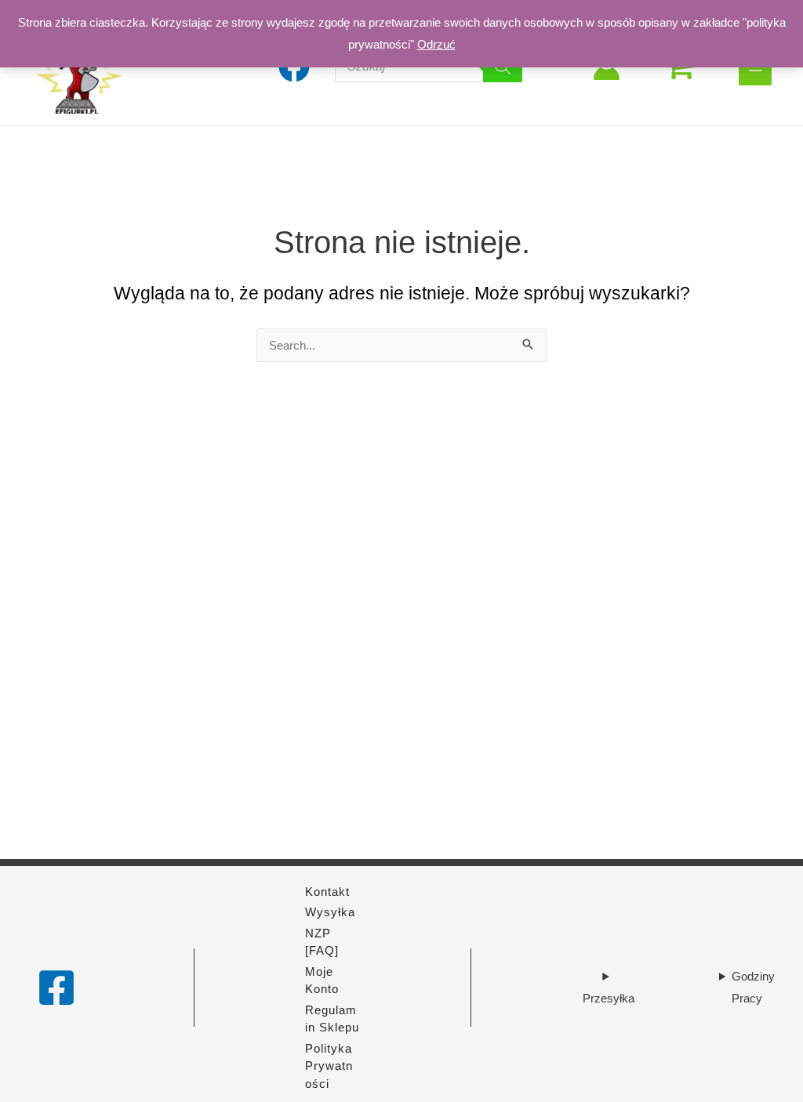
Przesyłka (608, 998)
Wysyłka (330, 912)
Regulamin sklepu (332, 1019)
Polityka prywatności (329, 1066)
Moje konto (322, 980)
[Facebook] (56, 987)
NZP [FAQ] (322, 942)
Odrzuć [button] (436, 44)
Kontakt (327, 891)
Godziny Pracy (753, 987)
